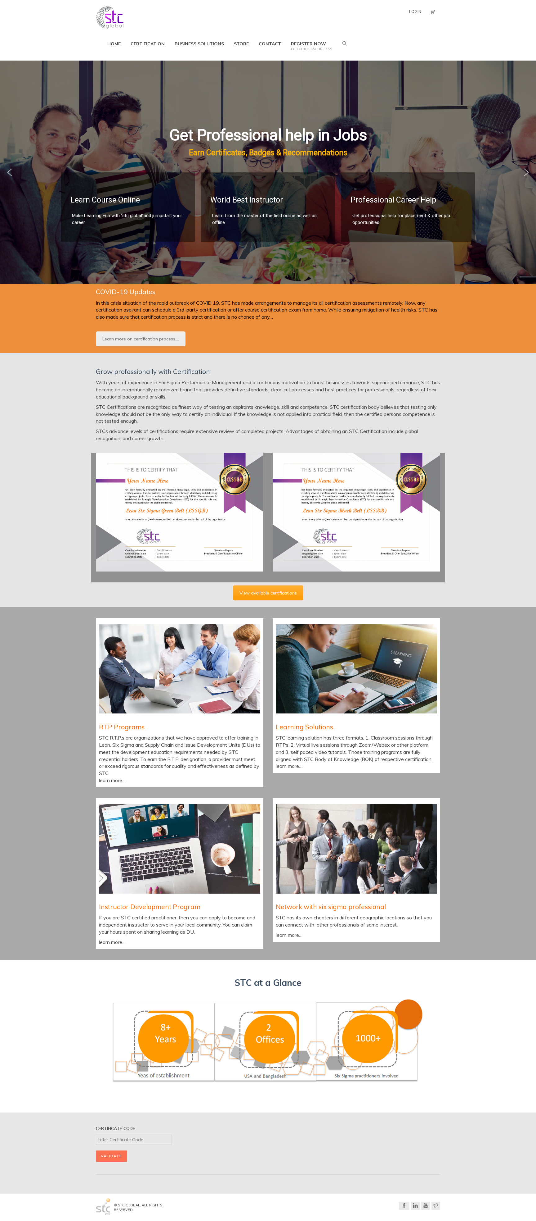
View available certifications (268, 593)
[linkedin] (415, 1206)
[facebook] (404, 1206)
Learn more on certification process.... (140, 339)
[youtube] (425, 1206)
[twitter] (435, 1206)
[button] (10, 172)
